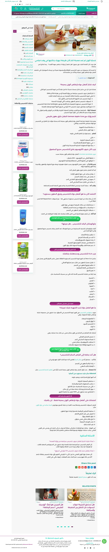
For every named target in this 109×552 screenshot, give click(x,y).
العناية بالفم (29, 53)
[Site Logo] (91, 8)
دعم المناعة (29, 56)
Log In (27, 4)
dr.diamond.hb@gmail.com (85, 541)
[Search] (53, 8)
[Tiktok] (13, 4)
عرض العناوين (82, 78)
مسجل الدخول (82, 477)
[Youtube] (20, 4)
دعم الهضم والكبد (27, 59)
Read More (91, 517)
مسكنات (30, 84)
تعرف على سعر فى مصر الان (65, 303)
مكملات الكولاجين (27, 93)
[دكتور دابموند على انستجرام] (94, 548)
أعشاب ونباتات (29, 39)
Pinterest (85, 467)
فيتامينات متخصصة (27, 75)
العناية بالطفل (28, 50)
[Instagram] (18, 4)
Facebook (95, 467)
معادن (31, 87)
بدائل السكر (78, 359)
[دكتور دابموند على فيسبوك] (87, 548)
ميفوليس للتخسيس (86, 312)
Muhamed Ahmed (27, 544)
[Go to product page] (23, 115)
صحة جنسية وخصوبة (26, 62)
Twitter (92, 467)
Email (82, 467)
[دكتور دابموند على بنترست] (84, 548)
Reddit (79, 467)
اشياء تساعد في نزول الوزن (44, 405)
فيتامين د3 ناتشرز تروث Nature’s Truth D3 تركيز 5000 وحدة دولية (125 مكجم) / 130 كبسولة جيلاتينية (36, 13)
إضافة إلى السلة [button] (22, 134)
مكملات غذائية (28, 96)
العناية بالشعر (29, 47)
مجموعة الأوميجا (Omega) (25, 78)
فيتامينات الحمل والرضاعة (25, 70)
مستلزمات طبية (28, 81)
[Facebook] (22, 4)
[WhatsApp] (15, 4)
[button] (72, 526)
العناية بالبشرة (29, 44)
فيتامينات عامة (28, 72)
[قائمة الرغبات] (21, 9)
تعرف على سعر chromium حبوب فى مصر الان (65, 190)
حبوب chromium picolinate (87, 154)
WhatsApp (76, 467)
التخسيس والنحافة (27, 41)
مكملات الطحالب (28, 90)
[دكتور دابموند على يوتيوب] (90, 548)
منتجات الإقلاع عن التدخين (25, 98)
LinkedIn (89, 467)
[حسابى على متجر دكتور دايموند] (25, 9)
